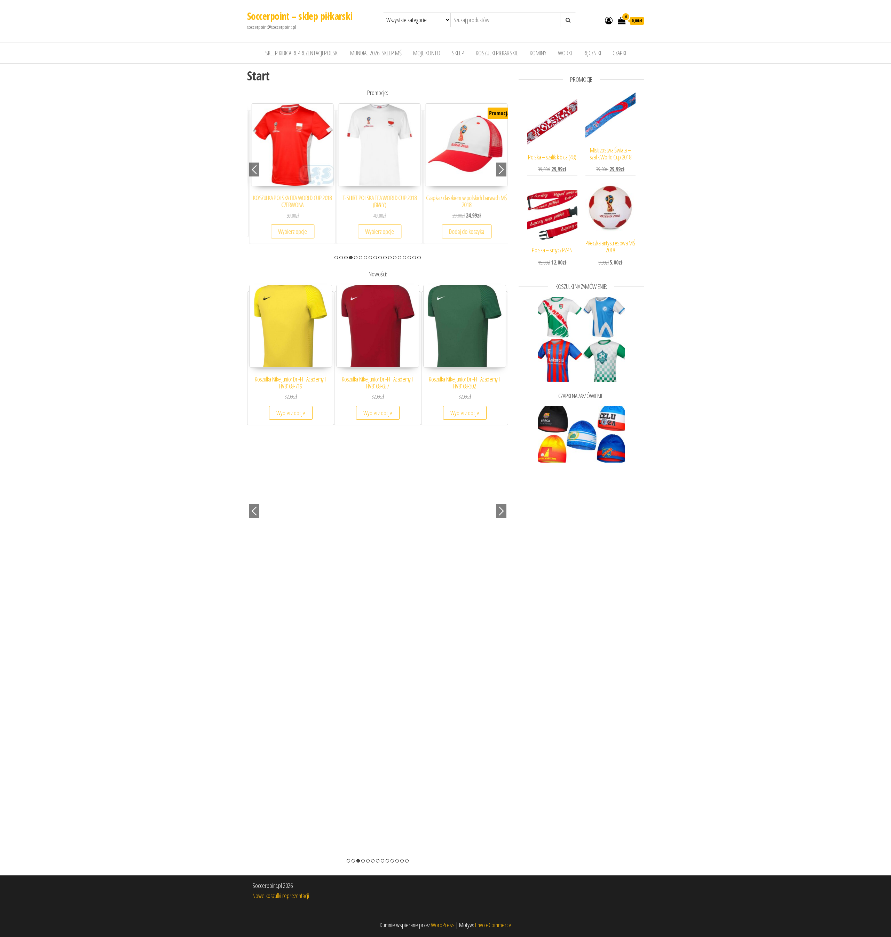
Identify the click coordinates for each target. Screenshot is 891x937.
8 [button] (370, 257)
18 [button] (419, 257)
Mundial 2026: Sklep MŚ (376, 53)
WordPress (443, 925)
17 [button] (414, 257)
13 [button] (394, 257)
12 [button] (390, 257)
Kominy (538, 53)
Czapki (619, 53)
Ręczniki (592, 53)
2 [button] (341, 257)
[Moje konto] (609, 20)
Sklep (458, 53)
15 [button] (404, 257)
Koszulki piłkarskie (497, 53)
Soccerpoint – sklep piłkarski (300, 16)
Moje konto (426, 53)
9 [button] (375, 257)
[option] (290, 177)
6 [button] (360, 257)
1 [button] (336, 257)
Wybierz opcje (290, 231)
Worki (565, 53)
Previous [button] (254, 169)
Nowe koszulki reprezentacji (280, 895)
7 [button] (365, 257)
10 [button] (380, 257)
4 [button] (351, 257)
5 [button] (355, 257)
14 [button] (399, 257)
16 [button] (409, 257)
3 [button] (346, 257)
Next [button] (501, 169)
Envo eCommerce (493, 925)
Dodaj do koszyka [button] (464, 231)
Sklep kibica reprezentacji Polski (302, 53)
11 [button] (385, 257)
